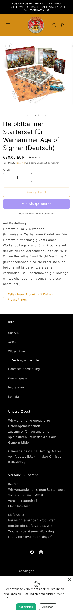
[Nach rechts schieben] (45, 115)
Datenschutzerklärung (24, 369)
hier (27, 506)
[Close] (69, 580)
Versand (20, 163)
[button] (8, 25)
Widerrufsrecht (18, 351)
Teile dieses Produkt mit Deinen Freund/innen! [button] (30, 297)
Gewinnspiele (17, 378)
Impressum (16, 387)
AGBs (12, 342)
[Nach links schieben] (27, 115)
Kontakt (13, 396)
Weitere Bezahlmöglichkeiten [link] (37, 213)
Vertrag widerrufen (26, 360)
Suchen (13, 333)
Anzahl (7, 169)
